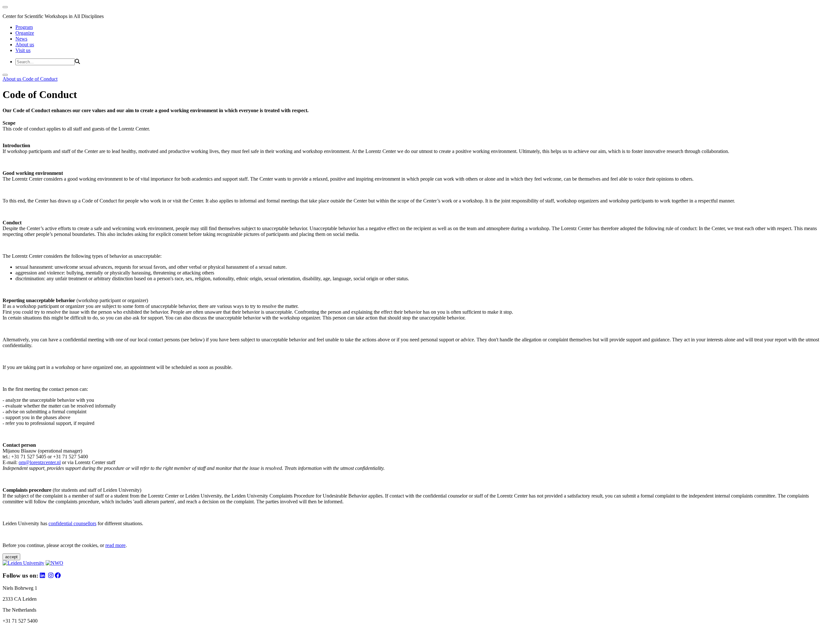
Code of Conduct (39, 79)
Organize (24, 33)
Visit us (23, 50)
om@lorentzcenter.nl (40, 462)
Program (24, 27)
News (21, 38)
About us (24, 44)
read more (115, 545)
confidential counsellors (72, 523)
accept (11, 556)
